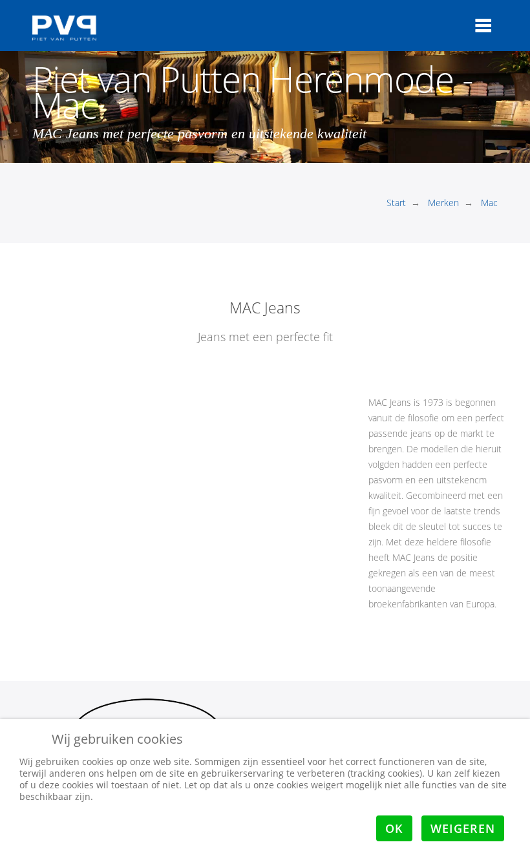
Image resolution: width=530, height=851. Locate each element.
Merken (443, 203)
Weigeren (462, 828)
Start (396, 203)
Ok (394, 828)
